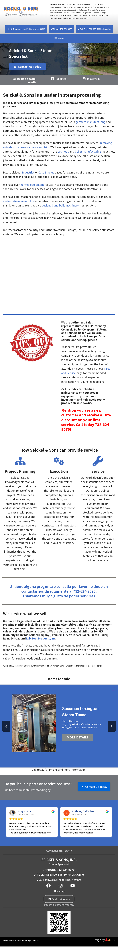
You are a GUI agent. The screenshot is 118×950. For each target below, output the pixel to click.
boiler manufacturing (88, 151)
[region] (59, 59)
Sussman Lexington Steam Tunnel (80, 711)
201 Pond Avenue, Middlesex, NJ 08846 (60, 879)
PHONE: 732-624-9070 (60, 869)
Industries (28, 172)
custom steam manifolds (18, 201)
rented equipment (32, 184)
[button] (6, 726)
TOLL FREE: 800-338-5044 (53, 874)
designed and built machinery (60, 205)
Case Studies (46, 172)
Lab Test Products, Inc (40, 638)
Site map (59, 891)
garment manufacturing (90, 122)
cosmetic (63, 151)
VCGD (111, 940)
